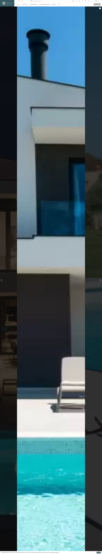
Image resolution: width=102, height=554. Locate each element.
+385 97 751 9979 (20, 1)
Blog (59, 4)
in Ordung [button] (98, 552)
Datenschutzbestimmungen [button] (54, 552)
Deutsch (98, 1)
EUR (92, 1)
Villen (18, 4)
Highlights (24, 4)
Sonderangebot (33, 4)
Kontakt (97, 4)
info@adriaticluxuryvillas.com (37, 1)
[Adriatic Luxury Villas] (7, 3)
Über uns (54, 4)
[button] (100, 280)
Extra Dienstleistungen (44, 4)
